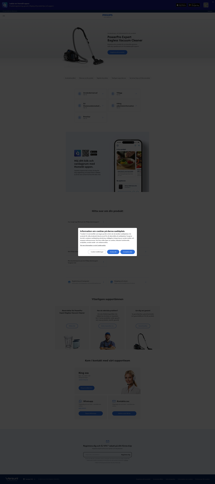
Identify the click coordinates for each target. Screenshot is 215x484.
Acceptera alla (127, 252)
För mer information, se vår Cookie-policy (93, 245)
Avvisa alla (113, 252)
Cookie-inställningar (97, 252)
